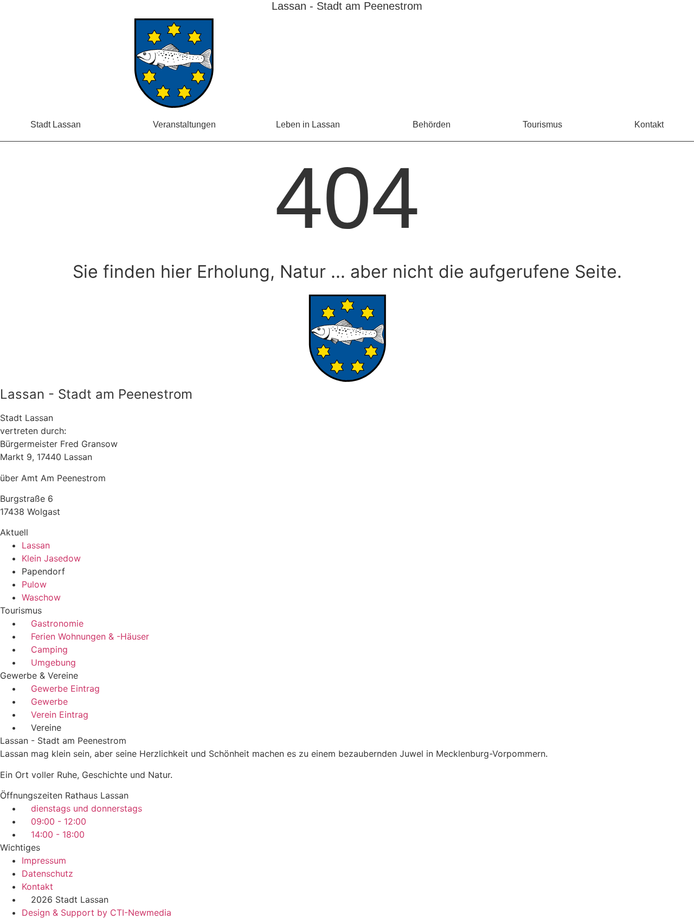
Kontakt (649, 124)
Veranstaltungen (184, 124)
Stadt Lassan (55, 124)
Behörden (432, 124)
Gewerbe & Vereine (39, 675)
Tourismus (542, 124)
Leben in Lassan (308, 124)
